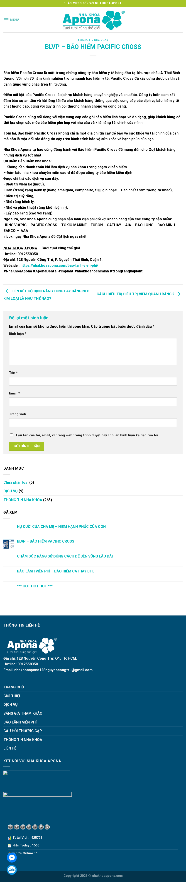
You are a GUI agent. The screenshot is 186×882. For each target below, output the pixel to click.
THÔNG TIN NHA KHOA (93, 40)
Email (14, 393)
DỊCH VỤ (10, 491)
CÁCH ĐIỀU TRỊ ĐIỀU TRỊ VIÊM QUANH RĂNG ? (136, 294)
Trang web (17, 414)
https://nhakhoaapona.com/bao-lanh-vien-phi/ (59, 265)
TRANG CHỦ (13, 687)
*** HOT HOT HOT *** (35, 586)
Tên (13, 373)
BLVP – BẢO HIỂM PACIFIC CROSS (45, 541)
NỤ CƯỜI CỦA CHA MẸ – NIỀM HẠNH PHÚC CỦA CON (61, 526)
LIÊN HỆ (9, 748)
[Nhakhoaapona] (93, 19)
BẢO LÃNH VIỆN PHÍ (20, 722)
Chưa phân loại (15, 482)
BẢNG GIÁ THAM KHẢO (22, 713)
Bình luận (17, 334)
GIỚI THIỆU (12, 696)
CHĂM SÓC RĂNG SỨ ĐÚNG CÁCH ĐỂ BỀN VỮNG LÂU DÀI (65, 556)
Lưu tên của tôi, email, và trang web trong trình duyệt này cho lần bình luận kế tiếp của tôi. (87, 435)
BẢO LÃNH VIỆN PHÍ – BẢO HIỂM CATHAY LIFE (55, 571)
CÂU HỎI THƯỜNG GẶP (22, 731)
